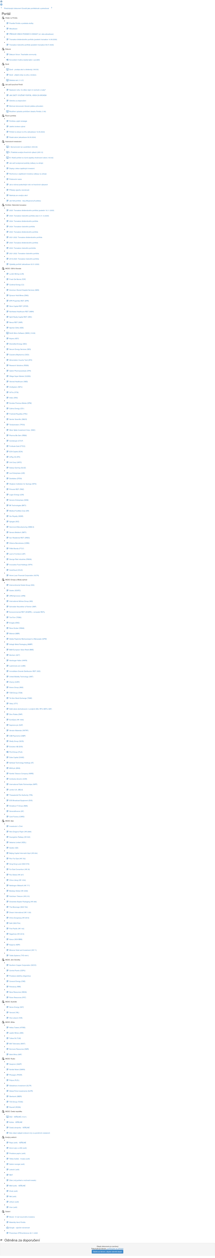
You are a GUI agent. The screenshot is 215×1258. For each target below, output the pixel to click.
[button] (1, 2)
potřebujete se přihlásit (115, 1248)
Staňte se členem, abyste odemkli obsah (107, 1251)
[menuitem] (1, 5)
